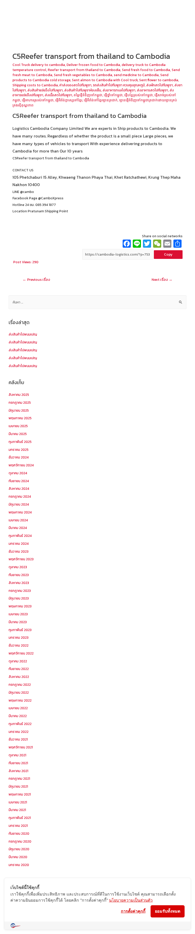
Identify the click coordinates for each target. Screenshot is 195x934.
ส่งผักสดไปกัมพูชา (159, 85)
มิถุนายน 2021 (18, 786)
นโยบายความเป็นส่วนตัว (131, 900)
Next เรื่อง (162, 279)
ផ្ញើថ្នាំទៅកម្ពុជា (113, 94)
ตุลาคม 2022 (18, 661)
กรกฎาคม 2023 (20, 590)
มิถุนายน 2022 (19, 692)
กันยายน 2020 (19, 833)
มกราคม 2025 (18, 449)
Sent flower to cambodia (158, 79)
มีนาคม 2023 (18, 621)
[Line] (137, 244)
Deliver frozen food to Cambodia (93, 64)
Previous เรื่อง (36, 279)
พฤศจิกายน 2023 (21, 559)
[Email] (167, 244)
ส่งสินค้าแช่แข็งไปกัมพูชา (45, 90)
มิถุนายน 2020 (19, 849)
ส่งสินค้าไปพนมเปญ (23, 334)
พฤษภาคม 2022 (20, 700)
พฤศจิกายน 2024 (21, 465)
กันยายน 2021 (18, 762)
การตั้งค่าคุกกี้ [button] (133, 911)
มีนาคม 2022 (18, 715)
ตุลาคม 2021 (17, 755)
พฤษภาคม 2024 (20, 512)
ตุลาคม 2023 (18, 566)
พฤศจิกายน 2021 (21, 747)
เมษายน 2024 (18, 520)
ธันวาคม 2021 (18, 739)
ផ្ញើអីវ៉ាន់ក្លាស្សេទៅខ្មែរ (68, 100)
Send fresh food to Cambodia (146, 69)
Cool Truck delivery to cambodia (38, 64)
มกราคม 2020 (19, 864)
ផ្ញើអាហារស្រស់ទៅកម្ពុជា (38, 100)
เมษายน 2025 (18, 425)
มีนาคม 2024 (18, 527)
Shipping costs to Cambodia (35, 85)
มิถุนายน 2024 (19, 504)
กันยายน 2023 (19, 574)
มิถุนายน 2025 (19, 410)
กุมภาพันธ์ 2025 (20, 441)
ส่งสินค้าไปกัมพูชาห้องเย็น (82, 90)
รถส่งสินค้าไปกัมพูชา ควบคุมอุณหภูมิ (119, 85)
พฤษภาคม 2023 (20, 606)
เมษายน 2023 (18, 614)
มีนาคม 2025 (18, 433)
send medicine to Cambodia (136, 74)
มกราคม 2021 (18, 825)
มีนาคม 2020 (18, 856)
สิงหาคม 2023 (19, 582)
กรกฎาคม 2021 (19, 778)
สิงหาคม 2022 (19, 676)
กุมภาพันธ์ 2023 (20, 629)
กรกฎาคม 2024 (20, 496)
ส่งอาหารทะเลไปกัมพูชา (119, 90)
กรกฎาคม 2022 (20, 684)
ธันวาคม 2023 (18, 551)
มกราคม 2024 (19, 543)
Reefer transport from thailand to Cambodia (84, 69)
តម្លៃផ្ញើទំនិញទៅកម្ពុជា (88, 94)
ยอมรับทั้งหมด (167, 911)
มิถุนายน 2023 (19, 598)
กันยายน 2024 (19, 480)
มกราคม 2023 (18, 637)
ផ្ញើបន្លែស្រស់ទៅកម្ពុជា (138, 94)
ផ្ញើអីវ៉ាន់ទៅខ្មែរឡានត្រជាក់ (101, 100)
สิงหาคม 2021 (18, 770)
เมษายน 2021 (18, 802)
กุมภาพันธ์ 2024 (20, 535)
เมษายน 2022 (18, 707)
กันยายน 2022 (19, 668)
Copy (168, 254)
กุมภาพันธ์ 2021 (20, 817)
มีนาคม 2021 (17, 809)
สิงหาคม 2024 (19, 488)
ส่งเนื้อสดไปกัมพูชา (58, 94)
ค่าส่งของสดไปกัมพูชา (75, 85)
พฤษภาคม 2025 (20, 418)
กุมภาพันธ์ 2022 (20, 723)
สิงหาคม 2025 (19, 394)
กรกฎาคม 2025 (20, 402)
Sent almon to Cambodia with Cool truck (105, 79)
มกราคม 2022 (18, 731)
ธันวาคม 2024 (19, 457)
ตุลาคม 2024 (18, 473)
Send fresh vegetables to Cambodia (83, 74)
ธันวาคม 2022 (18, 645)
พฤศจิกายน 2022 (21, 653)
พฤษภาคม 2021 (20, 794)
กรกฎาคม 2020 (20, 841)
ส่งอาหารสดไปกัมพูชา (152, 90)
